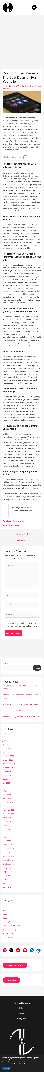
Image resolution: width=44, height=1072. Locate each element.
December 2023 (9, 856)
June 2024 (6, 833)
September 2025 (9, 775)
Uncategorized (8, 933)
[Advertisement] (22, 38)
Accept (6, 1068)
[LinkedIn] (38, 951)
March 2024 (7, 844)
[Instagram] (5, 950)
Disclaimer (22, 1008)
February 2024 (8, 848)
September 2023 (9, 868)
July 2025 (6, 783)
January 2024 (8, 852)
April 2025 (7, 794)
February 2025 (8, 802)
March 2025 (7, 798)
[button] (40, 7)
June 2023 (6, 879)
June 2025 (6, 787)
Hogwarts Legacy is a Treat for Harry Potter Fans (21, 717)
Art (4, 906)
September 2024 (9, 821)
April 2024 (7, 841)
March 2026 (7, 752)
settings (25, 1064)
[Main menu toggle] (34, 7)
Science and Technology (12, 925)
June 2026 (6, 740)
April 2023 (7, 887)
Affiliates (11, 980)
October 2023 (8, 864)
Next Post (22, 540)
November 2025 (9, 767)
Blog (4, 910)
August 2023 (8, 871)
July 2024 (6, 829)
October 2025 (8, 771)
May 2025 (6, 791)
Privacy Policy (22, 1018)
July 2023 (6, 875)
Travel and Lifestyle (25, 86)
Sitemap (22, 1013)
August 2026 (8, 733)
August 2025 (8, 779)
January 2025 (8, 806)
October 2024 (8, 818)
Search (5, 663)
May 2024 (6, 837)
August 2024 (8, 825)
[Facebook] (32, 950)
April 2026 (7, 748)
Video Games (8, 937)
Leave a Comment (10, 86)
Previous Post (22, 534)
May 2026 (6, 744)
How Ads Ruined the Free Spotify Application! (20, 704)
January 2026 (8, 760)
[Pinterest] (25, 950)
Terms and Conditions (22, 1003)
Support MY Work (15, 965)
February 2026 (8, 756)
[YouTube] (18, 950)
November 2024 (9, 814)
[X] (11, 950)
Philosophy (7, 922)
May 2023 (6, 883)
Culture (5, 918)
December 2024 (9, 810)
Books (5, 914)
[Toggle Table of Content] (24, 157)
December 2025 (9, 763)
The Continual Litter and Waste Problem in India (21, 710)
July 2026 (6, 737)
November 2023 (9, 860)
